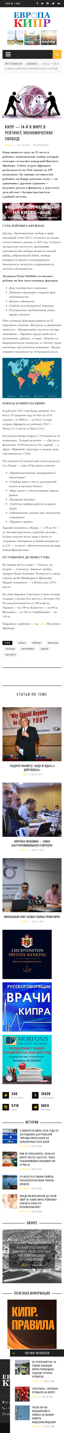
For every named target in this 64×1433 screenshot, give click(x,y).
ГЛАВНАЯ (15, 64)
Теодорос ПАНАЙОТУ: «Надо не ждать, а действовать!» (32, 768)
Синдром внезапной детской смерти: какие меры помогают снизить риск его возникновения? (38, 1201)
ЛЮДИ (25, 774)
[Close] (13, 1353)
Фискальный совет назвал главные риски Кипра (32, 917)
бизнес (22, 643)
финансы (53, 643)
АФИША (36, 1397)
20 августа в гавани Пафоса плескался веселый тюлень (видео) (37, 1180)
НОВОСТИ (37, 1381)
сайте (43, 624)
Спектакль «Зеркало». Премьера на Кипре (45, 1390)
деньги (44, 648)
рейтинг (36, 643)
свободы (10, 648)
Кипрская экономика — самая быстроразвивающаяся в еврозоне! (32, 843)
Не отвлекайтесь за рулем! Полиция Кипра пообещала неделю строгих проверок (44, 1369)
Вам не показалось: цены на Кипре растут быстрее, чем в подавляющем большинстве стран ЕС (37, 1159)
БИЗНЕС (32, 64)
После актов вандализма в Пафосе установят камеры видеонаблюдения (44, 1414)
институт (10, 654)
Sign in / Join (12, 3)
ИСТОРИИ (24, 1146)
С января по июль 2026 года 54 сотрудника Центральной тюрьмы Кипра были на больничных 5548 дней (39, 1136)
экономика (27, 648)
